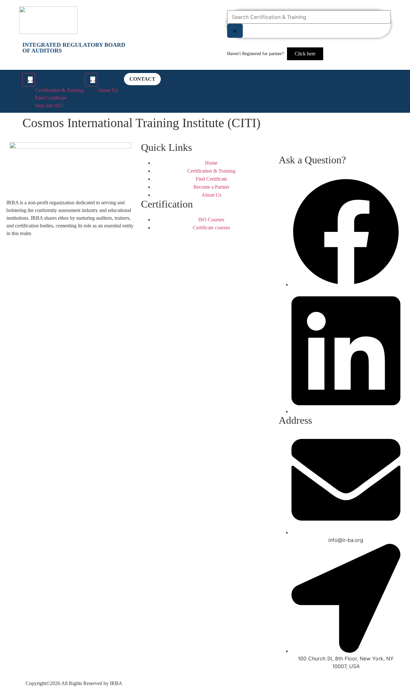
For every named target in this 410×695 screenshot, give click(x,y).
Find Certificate (51, 98)
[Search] (235, 31)
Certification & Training (59, 90)
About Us (108, 90)
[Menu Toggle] (28, 79)
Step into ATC (49, 105)
